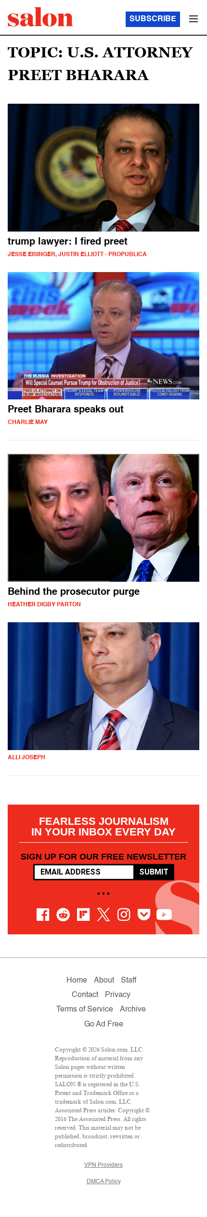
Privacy (117, 995)
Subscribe (152, 19)
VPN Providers (103, 1165)
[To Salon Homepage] (40, 17)
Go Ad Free (103, 1024)
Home (76, 981)
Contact (85, 995)
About (104, 981)
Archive (133, 1009)
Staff (128, 981)
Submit (153, 871)
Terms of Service (84, 1009)
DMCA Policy (104, 1182)
